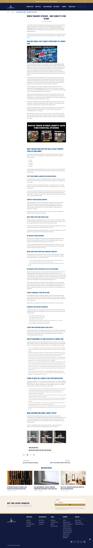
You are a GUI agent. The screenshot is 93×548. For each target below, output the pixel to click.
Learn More (55, 1)
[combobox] (56, 502)
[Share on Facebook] (27, 455)
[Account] (81, 6)
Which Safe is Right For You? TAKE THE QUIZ (40, 450)
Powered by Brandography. (16, 545)
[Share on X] (30, 455)
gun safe (40, 88)
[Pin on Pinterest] (34, 455)
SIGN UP (70, 504)
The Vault (13, 12)
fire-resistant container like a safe (53, 371)
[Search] (78, 6)
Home (8, 12)
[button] (8, 1)
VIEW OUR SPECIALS (33, 447)
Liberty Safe (11, 545)
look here (45, 426)
